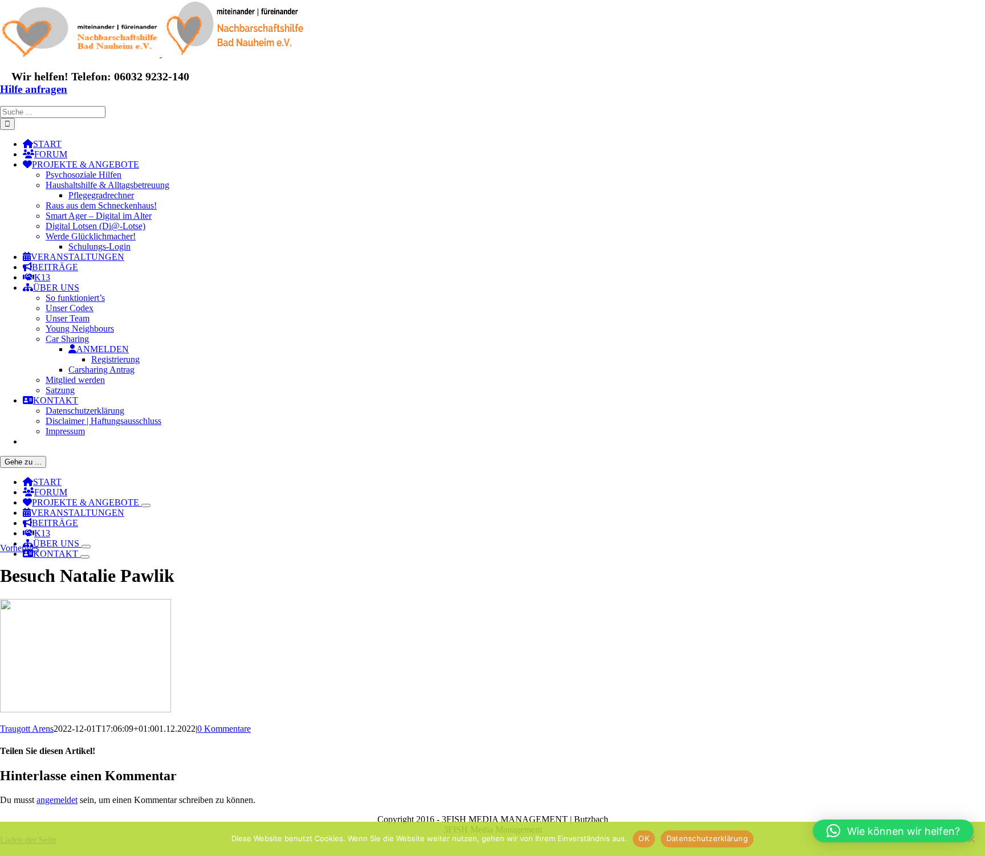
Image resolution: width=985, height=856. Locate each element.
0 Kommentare (224, 728)
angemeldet (57, 800)
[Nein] (970, 839)
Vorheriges (19, 548)
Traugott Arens (27, 728)
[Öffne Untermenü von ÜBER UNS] (86, 546)
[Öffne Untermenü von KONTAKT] (84, 557)
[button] (893, 831)
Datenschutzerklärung (707, 838)
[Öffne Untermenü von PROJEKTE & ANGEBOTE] (145, 505)
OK (643, 838)
